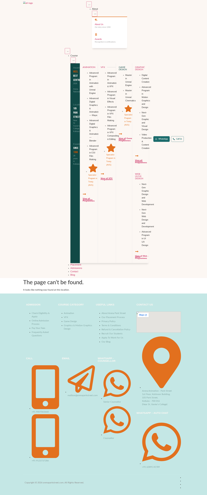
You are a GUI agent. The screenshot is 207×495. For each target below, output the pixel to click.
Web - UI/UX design (139, 176)
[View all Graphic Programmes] (137, 156)
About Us (99, 24)
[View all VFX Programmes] (102, 174)
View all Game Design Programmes (125, 139)
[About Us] (96, 19)
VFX (103, 67)
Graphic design (140, 68)
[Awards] (96, 34)
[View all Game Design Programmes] (120, 134)
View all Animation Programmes (89, 199)
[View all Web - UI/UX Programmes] (137, 251)
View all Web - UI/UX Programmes (141, 257)
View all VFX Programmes (107, 179)
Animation (89, 67)
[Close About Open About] (94, 14)
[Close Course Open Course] (73, 60)
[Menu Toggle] (89, 4)
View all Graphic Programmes (141, 161)
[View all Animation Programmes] (84, 194)
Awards (98, 39)
